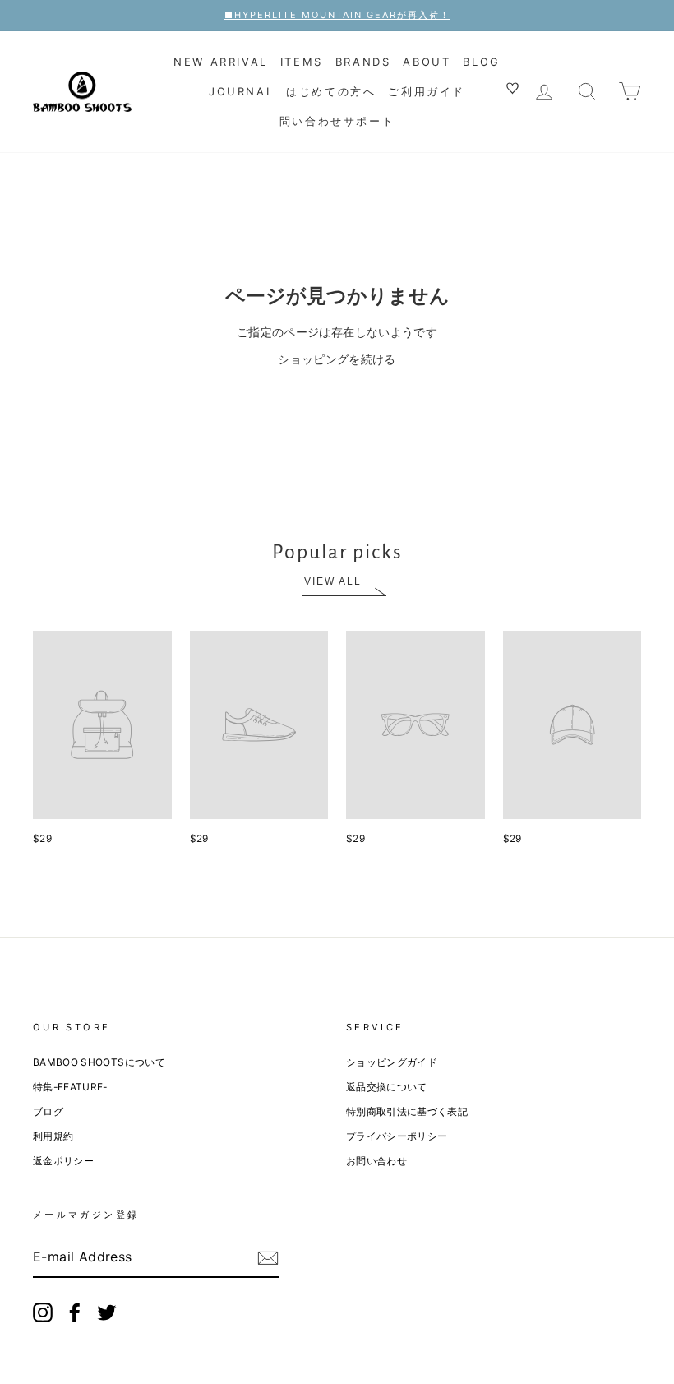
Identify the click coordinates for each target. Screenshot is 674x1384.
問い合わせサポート (337, 120)
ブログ (48, 1111)
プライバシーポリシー (397, 1136)
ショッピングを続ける (337, 359)
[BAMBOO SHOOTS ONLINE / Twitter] (107, 1312)
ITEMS (301, 61)
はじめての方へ (331, 91)
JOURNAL (241, 91)
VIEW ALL (333, 581)
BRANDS (363, 61)
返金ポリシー (63, 1161)
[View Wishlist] (514, 90)
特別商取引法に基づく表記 (407, 1111)
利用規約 (53, 1136)
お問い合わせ (376, 1161)
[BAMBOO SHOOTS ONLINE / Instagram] (43, 1312)
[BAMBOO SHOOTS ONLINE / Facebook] (75, 1312)
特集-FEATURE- (70, 1087)
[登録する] (268, 1258)
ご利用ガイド (426, 91)
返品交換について (386, 1087)
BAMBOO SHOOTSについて (99, 1062)
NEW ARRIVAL (220, 61)
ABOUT (426, 61)
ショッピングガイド (391, 1062)
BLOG (481, 61)
